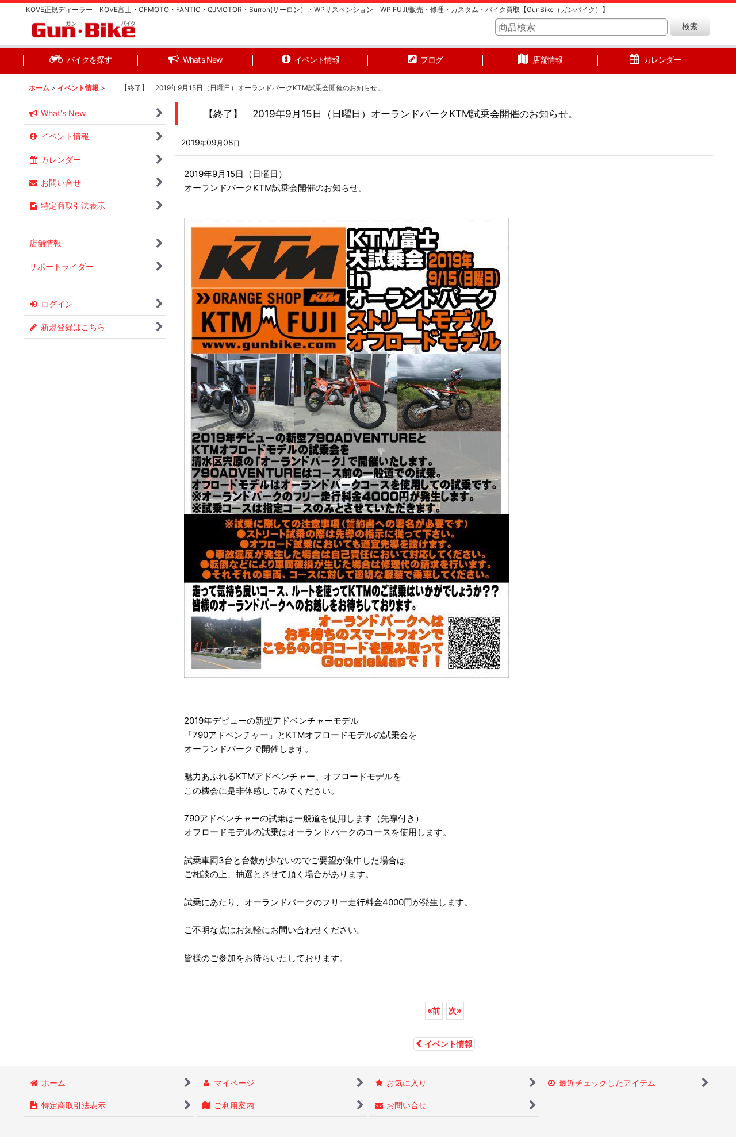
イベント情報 (448, 1043)
